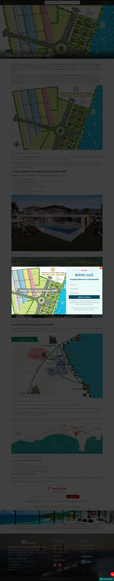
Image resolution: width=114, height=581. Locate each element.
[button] (101, 268)
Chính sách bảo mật (80, 309)
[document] (57, 290)
